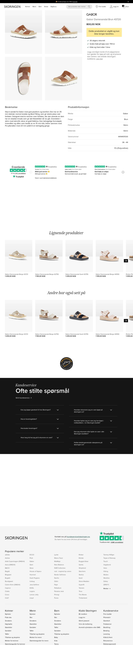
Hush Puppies (35, 578)
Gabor (32, 561)
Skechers (82, 571)
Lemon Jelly (34, 595)
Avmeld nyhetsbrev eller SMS (89, 627)
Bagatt (7, 571)
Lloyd (32, 598)
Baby (56, 637)
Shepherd (82, 568)
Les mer (75, 1)
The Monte (83, 595)
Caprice (8, 588)
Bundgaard (9, 581)
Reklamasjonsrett (109, 644)
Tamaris (81, 588)
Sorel (81, 578)
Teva (80, 591)
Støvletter (8, 627)
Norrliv (56, 578)
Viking (105, 571)
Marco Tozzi (58, 558)
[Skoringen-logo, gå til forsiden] (12, 7)
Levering (106, 634)
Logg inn (82, 617)
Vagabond (107, 565)
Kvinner (27, 7)
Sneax (46, 7)
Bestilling (106, 627)
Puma (56, 598)
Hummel (33, 575)
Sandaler (8, 631)
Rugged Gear (83, 561)
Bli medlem (83, 614)
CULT (7, 598)
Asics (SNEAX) (10, 565)
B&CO (7, 568)
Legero (32, 591)
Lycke (56, 555)
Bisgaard (8, 575)
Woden (105, 575)
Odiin (56, 581)
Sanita (81, 565)
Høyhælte (8, 624)
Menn (34, 7)
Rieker (81, 555)
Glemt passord (84, 621)
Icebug (32, 581)
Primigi (56, 595)
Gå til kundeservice (23, 398)
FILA (31, 558)
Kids (55, 641)
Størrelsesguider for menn (39, 641)
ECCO (32, 555)
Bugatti (7, 578)
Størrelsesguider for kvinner (15, 644)
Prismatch (106, 617)
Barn (40, 7)
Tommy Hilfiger (108, 555)
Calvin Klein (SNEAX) (12, 585)
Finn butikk (107, 614)
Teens (56, 644)
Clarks (7, 591)
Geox (31, 568)
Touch (105, 561)
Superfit (81, 585)
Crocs (7, 595)
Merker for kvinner (11, 641)
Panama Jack (59, 591)
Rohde (81, 558)
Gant (31, 565)
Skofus (81, 575)
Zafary (105, 581)
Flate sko (8, 617)
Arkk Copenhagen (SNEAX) (15, 561)
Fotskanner (107, 624)
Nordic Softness (60, 575)
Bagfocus (54, 7)
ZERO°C (106, 585)
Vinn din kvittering (85, 624)
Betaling (106, 631)
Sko (31, 617)
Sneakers (8, 621)
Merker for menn (36, 637)
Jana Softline (34, 585)
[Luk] (128, 1)
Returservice (108, 641)
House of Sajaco (35, 571)
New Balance (59, 565)
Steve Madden (84, 581)
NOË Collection (59, 568)
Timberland (83, 598)
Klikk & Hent (107, 637)
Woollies (106, 578)
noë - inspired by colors (62, 571)
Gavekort (106, 621)
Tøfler (7, 634)
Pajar (56, 585)
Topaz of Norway (109, 558)
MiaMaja (57, 561)
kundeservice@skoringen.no (78, 536)
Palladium (57, 588)
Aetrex (7, 558)
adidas (7, 555)
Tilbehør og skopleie (12, 637)
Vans (105, 568)
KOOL (32, 588)
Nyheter (8, 614)
